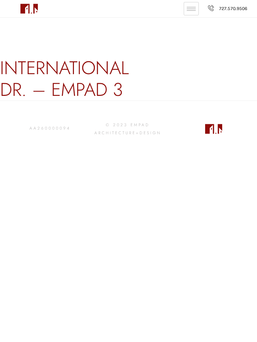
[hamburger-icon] (191, 9)
